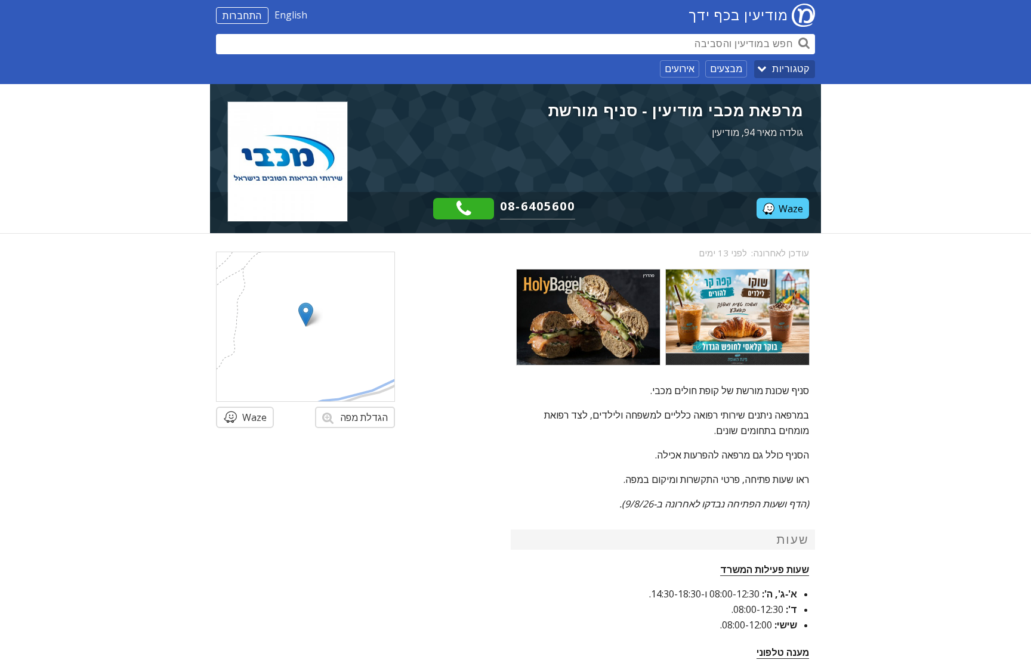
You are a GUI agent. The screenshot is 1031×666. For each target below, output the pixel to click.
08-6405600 (537, 206)
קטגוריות (790, 69)
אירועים (679, 69)
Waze (791, 209)
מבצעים (726, 69)
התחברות (242, 15)
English (290, 15)
